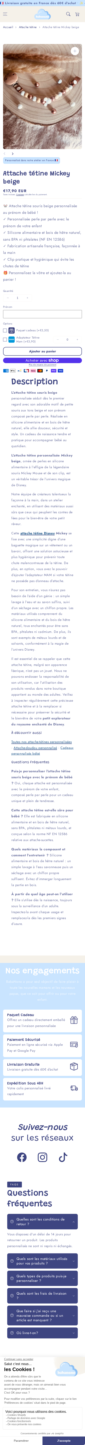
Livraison (20, 194)
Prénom (7, 307)
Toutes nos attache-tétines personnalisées (41, 741)
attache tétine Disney (37, 533)
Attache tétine (28, 27)
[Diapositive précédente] (4, 153)
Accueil (8, 27)
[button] (5, 14)
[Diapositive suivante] (12, 153)
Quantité (8, 291)
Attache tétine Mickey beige (60, 27)
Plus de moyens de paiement (42, 364)
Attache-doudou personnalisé (35, 747)
